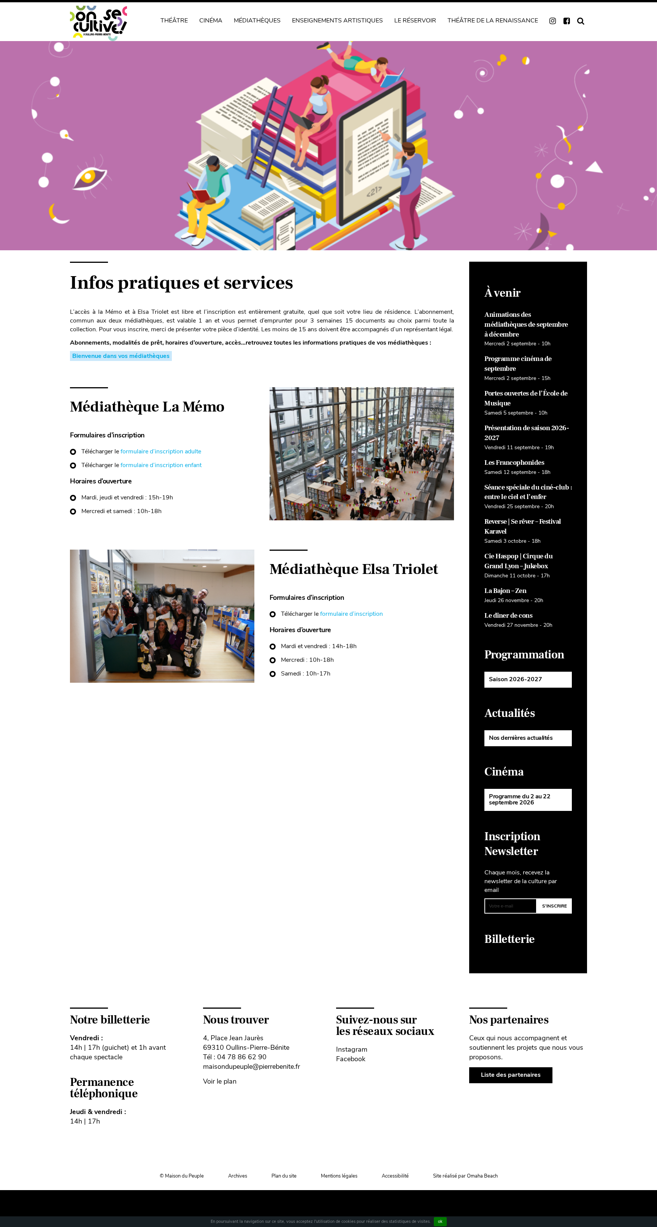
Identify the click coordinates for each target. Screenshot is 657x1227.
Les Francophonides (514, 462)
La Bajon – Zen (505, 590)
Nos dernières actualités (520, 738)
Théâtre (174, 20)
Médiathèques (257, 20)
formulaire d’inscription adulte (161, 451)
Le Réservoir (415, 20)
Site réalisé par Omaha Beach (465, 1176)
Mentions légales (339, 1176)
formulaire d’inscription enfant (161, 465)
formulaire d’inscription (351, 614)
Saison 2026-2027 (515, 679)
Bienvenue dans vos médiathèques (121, 356)
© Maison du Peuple (182, 1176)
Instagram (351, 1049)
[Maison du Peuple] (98, 23)
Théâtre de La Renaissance (493, 20)
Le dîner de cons (508, 615)
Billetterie (509, 939)
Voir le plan (219, 1081)
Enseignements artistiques (337, 20)
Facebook (350, 1058)
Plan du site (284, 1176)
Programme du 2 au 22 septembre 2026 (519, 799)
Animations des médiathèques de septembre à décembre (526, 324)
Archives (237, 1176)
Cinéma (210, 20)
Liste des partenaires (511, 1075)
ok (440, 1221)
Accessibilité (395, 1176)
